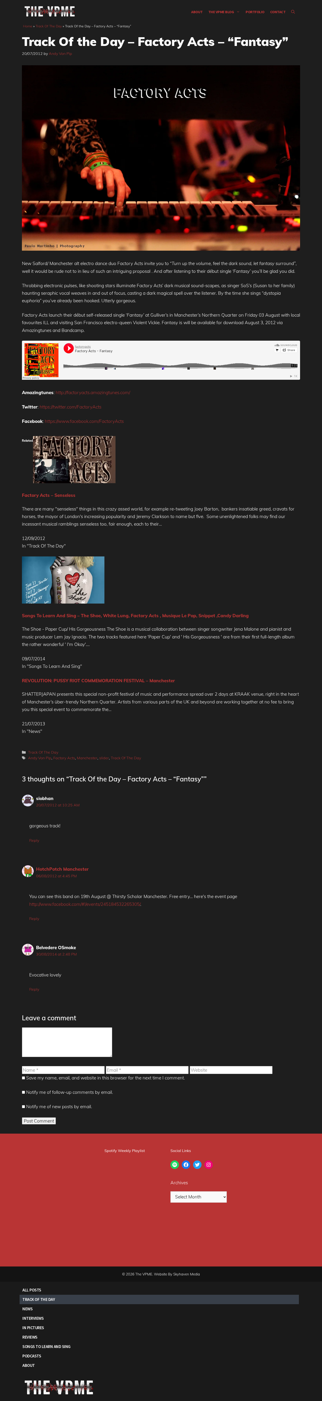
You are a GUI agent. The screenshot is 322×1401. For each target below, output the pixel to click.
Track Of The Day (49, 26)
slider (104, 758)
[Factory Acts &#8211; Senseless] (74, 481)
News (27, 1308)
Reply (34, 840)
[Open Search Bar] (293, 12)
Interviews (33, 1318)
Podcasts (31, 1356)
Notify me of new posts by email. (59, 1106)
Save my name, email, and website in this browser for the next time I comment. (105, 1078)
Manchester (87, 758)
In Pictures (33, 1327)
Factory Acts (64, 758)
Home (27, 26)
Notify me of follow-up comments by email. (69, 1092)
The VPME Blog (221, 11)
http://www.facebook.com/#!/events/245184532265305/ (84, 904)
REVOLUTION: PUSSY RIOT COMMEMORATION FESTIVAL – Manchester (98, 680)
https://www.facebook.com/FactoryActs (84, 421)
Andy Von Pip (39, 758)
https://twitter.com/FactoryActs (70, 407)
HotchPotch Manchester (62, 869)
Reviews (29, 1337)
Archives (179, 1182)
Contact (278, 11)
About (197, 11)
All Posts (31, 1290)
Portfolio (255, 11)
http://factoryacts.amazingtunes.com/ (93, 392)
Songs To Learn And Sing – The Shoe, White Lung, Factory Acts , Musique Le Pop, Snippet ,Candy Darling (135, 615)
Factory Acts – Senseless (48, 495)
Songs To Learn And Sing (46, 1346)
